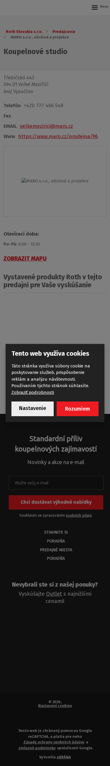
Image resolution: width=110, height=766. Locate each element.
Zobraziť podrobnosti (32, 392)
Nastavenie (32, 408)
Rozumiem (77, 409)
